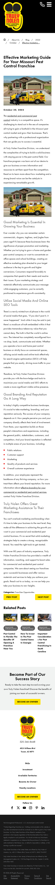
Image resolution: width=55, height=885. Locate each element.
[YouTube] (24, 807)
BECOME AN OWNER (27, 701)
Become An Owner (27, 781)
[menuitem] (6, 877)
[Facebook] (12, 807)
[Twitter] (18, 807)
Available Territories (27, 775)
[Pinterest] (36, 807)
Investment (27, 769)
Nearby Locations (27, 788)
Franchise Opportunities (24, 592)
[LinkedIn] (42, 807)
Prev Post (11, 597)
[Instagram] (30, 807)
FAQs (27, 763)
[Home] (13, 16)
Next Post (43, 597)
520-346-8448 (27, 741)
